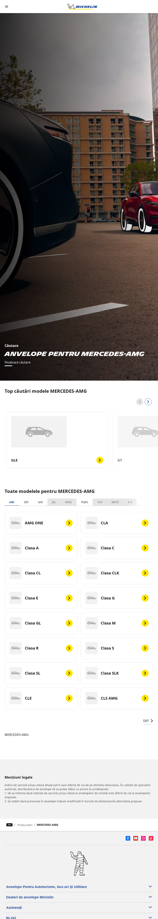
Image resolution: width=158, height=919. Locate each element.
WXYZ (115, 502)
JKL (54, 502)
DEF (26, 502)
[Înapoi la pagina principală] (82, 6)
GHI (40, 502)
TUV (99, 502)
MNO (68, 502)
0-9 (130, 502)
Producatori (25, 825)
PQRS (84, 502)
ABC (12, 502)
